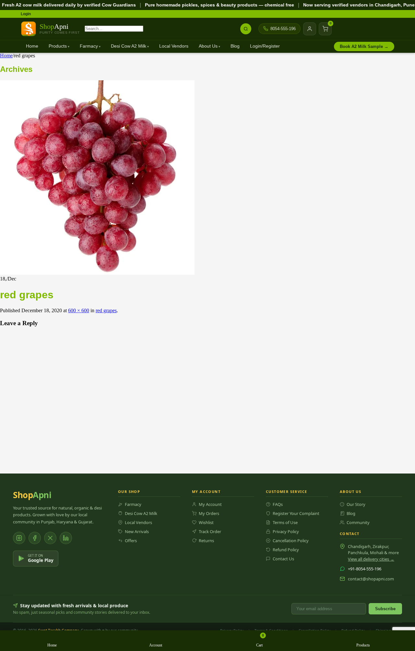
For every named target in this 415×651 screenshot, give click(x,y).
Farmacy (89, 46)
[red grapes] (97, 273)
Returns (206, 540)
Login (26, 14)
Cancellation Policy (291, 540)
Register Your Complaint (296, 513)
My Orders (209, 513)
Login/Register (265, 46)
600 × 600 (78, 310)
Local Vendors (173, 46)
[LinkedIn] (66, 538)
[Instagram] (19, 538)
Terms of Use (285, 522)
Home (32, 46)
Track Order (210, 531)
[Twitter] (50, 538)
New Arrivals (137, 531)
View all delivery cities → (371, 559)
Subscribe (385, 608)
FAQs (278, 504)
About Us (208, 46)
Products (58, 46)
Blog (235, 46)
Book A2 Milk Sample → (364, 46)
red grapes (106, 310)
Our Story (356, 504)
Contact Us (283, 559)
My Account (210, 504)
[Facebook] (35, 538)
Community (358, 522)
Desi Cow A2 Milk (128, 46)
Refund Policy (286, 550)
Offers (131, 540)
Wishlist (206, 522)
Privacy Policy (286, 531)
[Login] (309, 28)
